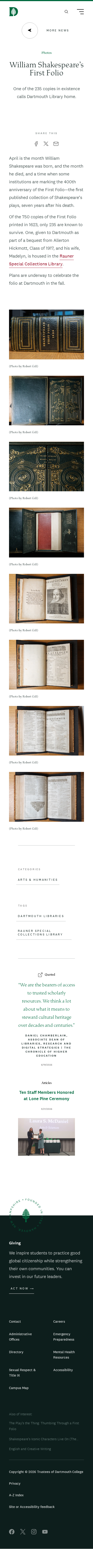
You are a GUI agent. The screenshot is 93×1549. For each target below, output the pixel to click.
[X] (23, 1533)
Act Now (19, 1288)
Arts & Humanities (38, 880)
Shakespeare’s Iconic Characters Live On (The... (43, 1439)
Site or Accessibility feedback (32, 1507)
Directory (16, 1352)
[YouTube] (45, 1533)
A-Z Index (16, 1495)
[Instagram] (34, 1533)
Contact (15, 1321)
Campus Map (19, 1388)
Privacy (15, 1483)
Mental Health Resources (64, 1354)
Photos (47, 53)
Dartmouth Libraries (41, 916)
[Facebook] (11, 1533)
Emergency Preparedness (63, 1336)
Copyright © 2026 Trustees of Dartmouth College (46, 1472)
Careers (59, 1321)
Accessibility (63, 1370)
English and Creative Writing (30, 1449)
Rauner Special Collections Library (40, 932)
